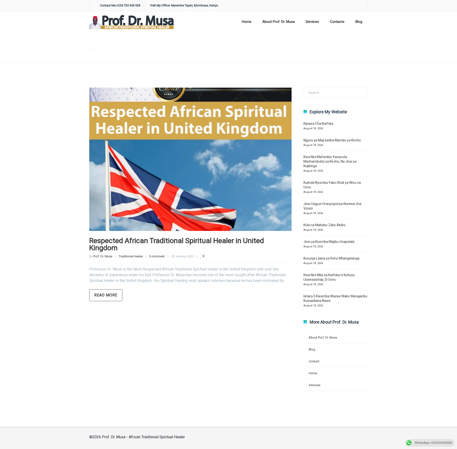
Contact (314, 361)
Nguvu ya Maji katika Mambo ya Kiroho (332, 140)
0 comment (157, 256)
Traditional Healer (131, 256)
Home (246, 22)
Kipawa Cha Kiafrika (318, 123)
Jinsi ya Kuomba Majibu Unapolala (328, 242)
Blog (358, 22)
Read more (105, 295)
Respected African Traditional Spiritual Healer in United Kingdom (176, 244)
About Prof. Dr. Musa (278, 22)
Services (312, 22)
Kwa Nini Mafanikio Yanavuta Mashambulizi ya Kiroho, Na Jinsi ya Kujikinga (330, 161)
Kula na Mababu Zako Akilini (324, 225)
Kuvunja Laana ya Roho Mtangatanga (331, 258)
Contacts (337, 22)
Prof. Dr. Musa (102, 256)
